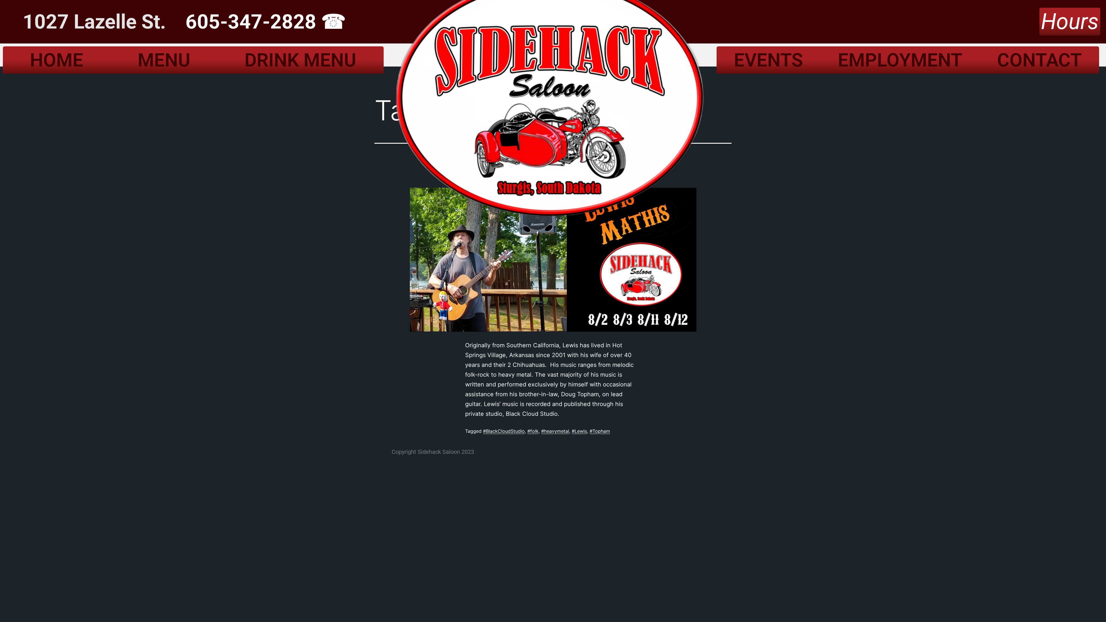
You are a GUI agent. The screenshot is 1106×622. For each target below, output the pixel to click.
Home (56, 60)
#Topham (600, 431)
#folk (533, 431)
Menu (164, 60)
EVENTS (768, 60)
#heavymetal (555, 431)
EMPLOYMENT (900, 60)
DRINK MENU (300, 60)
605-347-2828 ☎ (265, 21)
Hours (1070, 22)
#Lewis (579, 431)
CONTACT (1039, 60)
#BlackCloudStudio (504, 431)
